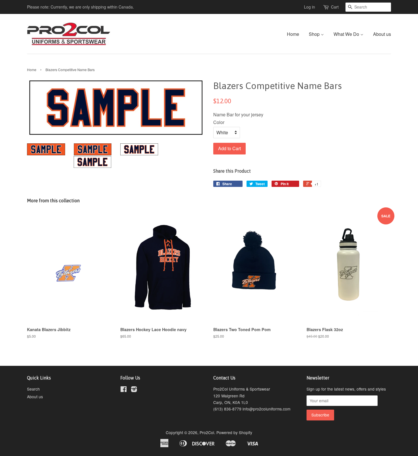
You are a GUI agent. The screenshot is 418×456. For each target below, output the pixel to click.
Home (293, 34)
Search (33, 389)
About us (382, 34)
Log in (309, 7)
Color (218, 122)
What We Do (347, 34)
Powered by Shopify (234, 432)
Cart (335, 7)
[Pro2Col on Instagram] (134, 390)
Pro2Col (207, 432)
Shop (315, 34)
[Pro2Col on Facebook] (123, 390)
